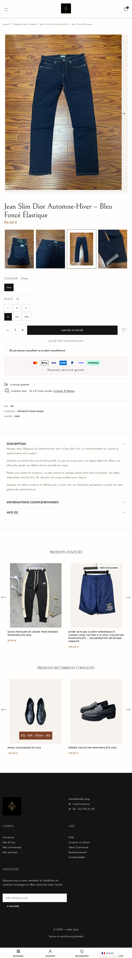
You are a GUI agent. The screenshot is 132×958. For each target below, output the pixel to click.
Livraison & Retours (64, 391)
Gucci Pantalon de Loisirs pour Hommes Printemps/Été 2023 (33, 633)
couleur (16, 278)
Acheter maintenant (66, 341)
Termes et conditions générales (66, 936)
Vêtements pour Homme (25, 24)
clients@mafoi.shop (79, 799)
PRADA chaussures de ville (24, 747)
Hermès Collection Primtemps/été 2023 (92, 747)
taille (12, 299)
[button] (126, 9)
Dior (17, 416)
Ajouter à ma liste (123, 330)
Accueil (6, 24)
